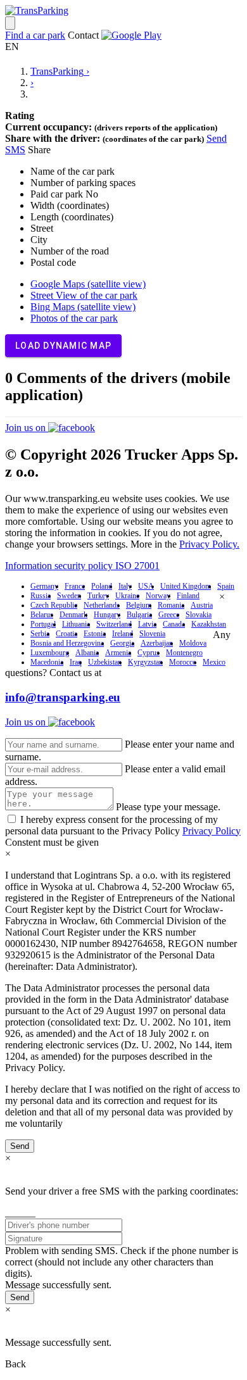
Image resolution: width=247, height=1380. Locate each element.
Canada (174, 624)
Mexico (214, 662)
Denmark (73, 614)
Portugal (43, 624)
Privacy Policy (211, 830)
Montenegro (184, 652)
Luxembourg (49, 652)
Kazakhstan (208, 624)
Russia (40, 595)
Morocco (182, 662)
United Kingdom (185, 586)
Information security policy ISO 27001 (82, 565)
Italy (125, 586)
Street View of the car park (83, 295)
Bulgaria (139, 614)
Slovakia (199, 614)
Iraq (76, 662)
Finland (188, 595)
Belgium (138, 605)
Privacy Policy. (209, 544)
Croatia (66, 633)
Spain (225, 586)
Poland (101, 586)
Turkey (98, 595)
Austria (202, 605)
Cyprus (148, 652)
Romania (171, 605)
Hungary (107, 614)
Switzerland (114, 624)
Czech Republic (53, 605)
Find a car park (35, 35)
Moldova (192, 643)
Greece (168, 614)
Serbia (39, 633)
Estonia (95, 633)
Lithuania (76, 624)
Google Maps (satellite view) (88, 284)
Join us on (26, 427)
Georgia (122, 643)
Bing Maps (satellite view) (83, 306)
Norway (158, 595)
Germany (44, 586)
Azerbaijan (157, 643)
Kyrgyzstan (145, 662)
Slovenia (152, 633)
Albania (87, 652)
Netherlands (102, 605)
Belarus (41, 614)
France (75, 586)
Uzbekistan (105, 662)
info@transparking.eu (62, 697)
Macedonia (46, 662)
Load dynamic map (63, 346)
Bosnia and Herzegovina (67, 643)
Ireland (122, 633)
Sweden (69, 595)
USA (146, 586)
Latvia (147, 624)
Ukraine (127, 595)
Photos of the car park (74, 318)
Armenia (118, 652)
